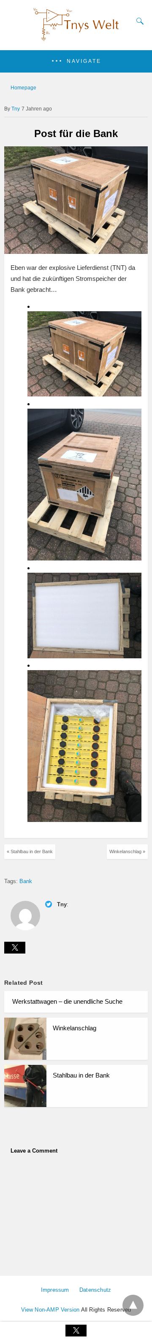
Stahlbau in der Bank (81, 1075)
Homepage (23, 88)
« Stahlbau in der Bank (30, 851)
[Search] (138, 21)
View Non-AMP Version (50, 1310)
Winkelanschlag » (127, 851)
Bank (25, 881)
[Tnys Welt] (76, 38)
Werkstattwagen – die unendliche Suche (67, 1001)
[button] (76, 61)
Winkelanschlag (74, 1028)
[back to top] (133, 1305)
